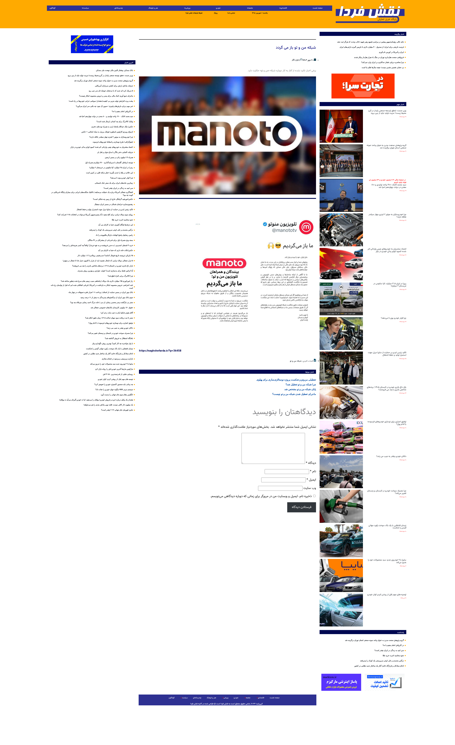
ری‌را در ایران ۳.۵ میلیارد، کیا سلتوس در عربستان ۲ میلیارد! (389, 285)
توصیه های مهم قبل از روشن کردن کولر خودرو (386, 594)
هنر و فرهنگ (153, 8)
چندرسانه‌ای (118, 8)
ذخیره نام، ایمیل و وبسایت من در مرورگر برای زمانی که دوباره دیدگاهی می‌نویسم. (261, 496)
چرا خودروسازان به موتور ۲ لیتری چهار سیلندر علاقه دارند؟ (387, 216)
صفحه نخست (317, 8)
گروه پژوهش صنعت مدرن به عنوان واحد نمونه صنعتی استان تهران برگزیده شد (386, 146)
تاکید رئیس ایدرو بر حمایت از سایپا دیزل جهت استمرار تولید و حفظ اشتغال (387, 354)
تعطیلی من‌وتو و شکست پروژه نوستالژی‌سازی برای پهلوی (286, 379)
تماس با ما (231, 13)
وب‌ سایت (309, 488)
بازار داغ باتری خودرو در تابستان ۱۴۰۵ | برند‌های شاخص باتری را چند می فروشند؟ (386, 388)
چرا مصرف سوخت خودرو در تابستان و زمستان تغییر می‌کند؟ (386, 492)
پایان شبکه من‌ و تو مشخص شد (300, 389)
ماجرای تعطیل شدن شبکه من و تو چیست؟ (294, 394)
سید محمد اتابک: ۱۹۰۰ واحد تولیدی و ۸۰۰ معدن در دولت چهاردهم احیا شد (387, 184)
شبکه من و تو (296, 361)
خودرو (218, 8)
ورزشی (188, 8)
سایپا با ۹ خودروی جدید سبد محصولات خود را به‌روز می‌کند (387, 561)
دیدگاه (311, 463)
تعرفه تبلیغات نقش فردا (194, 13)
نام (313, 471)
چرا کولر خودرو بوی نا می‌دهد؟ (393, 318)
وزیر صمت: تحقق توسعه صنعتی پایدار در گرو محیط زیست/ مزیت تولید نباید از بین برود (387, 112)
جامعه (250, 8)
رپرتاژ (216, 13)
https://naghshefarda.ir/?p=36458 (160, 350)
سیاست (86, 8)
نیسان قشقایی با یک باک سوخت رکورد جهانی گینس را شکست (387, 527)
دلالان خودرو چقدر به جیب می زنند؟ (391, 456)
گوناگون (52, 8)
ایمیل (311, 479)
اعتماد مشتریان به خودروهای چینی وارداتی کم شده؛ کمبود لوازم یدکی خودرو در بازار (387, 250)
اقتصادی (284, 8)
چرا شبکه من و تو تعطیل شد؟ (301, 384)
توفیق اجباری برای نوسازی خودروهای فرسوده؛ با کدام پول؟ (386, 423)
